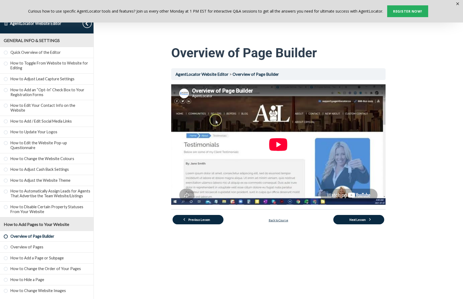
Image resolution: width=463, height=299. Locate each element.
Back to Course (278, 220)
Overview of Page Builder (256, 74)
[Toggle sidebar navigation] (88, 23)
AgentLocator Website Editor (35, 23)
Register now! (407, 11)
